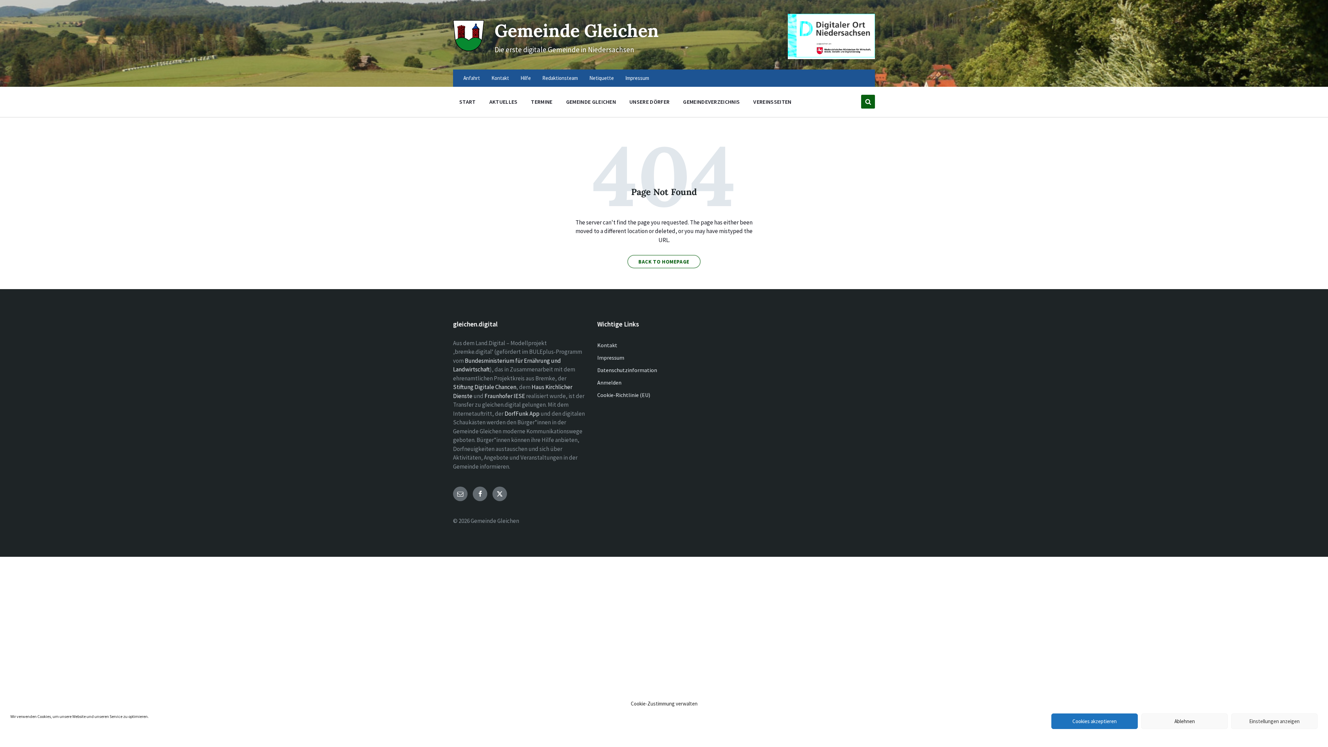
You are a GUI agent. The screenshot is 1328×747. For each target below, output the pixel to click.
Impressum (610, 357)
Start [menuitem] (467, 101)
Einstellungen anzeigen (1274, 721)
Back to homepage (664, 261)
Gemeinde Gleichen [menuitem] (591, 101)
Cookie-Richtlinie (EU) (623, 394)
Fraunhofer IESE (505, 396)
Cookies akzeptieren (1094, 721)
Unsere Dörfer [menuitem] (649, 101)
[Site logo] (468, 49)
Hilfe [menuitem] (525, 78)
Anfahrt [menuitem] (471, 78)
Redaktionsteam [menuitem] (560, 78)
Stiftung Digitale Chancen (484, 387)
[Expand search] (868, 102)
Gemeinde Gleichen (577, 30)
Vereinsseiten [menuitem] (772, 101)
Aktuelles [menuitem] (503, 101)
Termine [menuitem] (541, 101)
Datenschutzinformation (627, 370)
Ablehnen (1184, 721)
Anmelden (609, 382)
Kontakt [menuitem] (500, 78)
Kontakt (607, 345)
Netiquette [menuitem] (601, 78)
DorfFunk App (522, 413)
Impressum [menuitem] (637, 78)
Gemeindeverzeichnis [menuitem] (711, 101)
